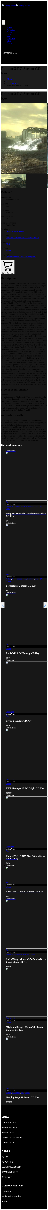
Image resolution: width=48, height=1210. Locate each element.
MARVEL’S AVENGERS (12, 1166)
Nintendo (29, 506)
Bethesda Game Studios (15, 231)
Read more (10, 502)
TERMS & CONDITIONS (12, 1137)
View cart (13, 53)
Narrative (30, 579)
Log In (9, 43)
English (9, 257)
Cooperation (17, 579)
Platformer (38, 506)
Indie (9, 34)
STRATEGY (7, 1176)
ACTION (5, 1156)
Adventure (11, 30)
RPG (9, 37)
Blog (9, 41)
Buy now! (7, 273)
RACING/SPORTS (10, 1171)
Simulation (11, 39)
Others (8, 649)
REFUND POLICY (9, 1132)
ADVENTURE (7, 1161)
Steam (8, 250)
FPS (24, 579)
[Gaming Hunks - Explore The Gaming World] (16, 5)
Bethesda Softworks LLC (16, 238)
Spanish (33, 257)
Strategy (10, 32)
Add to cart (10, 1018)
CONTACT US (8, 1142)
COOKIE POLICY (9, 1122)
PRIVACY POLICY (9, 1127)
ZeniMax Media (32, 238)
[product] (26, 992)
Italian (27, 257)
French (15, 257)
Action (9, 28)
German (21, 257)
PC (36, 579)
